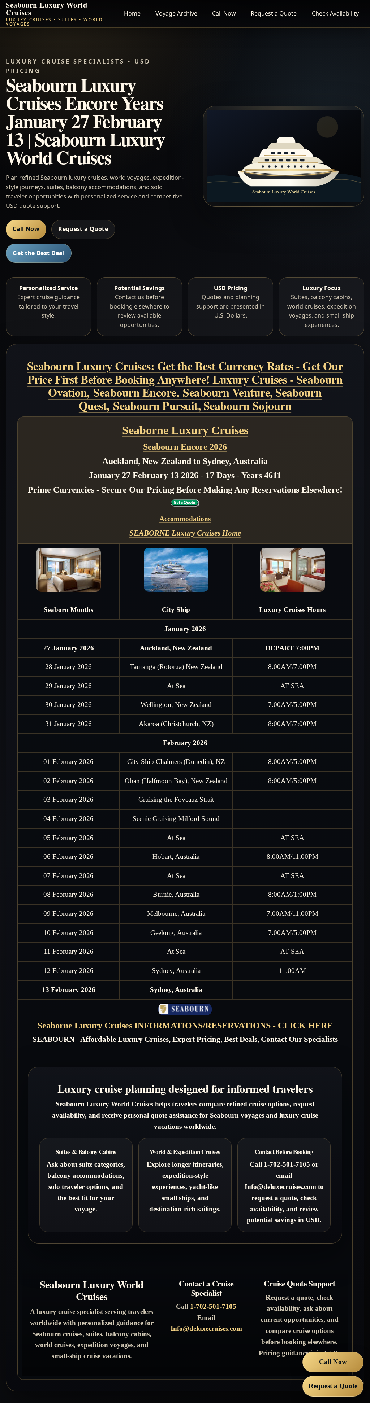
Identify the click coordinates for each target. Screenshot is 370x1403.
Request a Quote (274, 13)
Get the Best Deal (38, 253)
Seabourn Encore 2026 (185, 446)
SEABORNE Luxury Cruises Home (185, 533)
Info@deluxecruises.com (206, 1328)
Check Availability (335, 13)
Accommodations (185, 519)
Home (132, 13)
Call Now (224, 13)
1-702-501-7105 (213, 1306)
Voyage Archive (176, 13)
